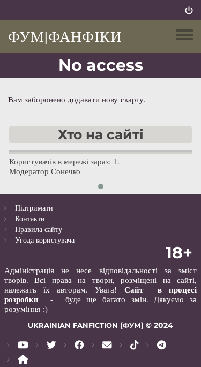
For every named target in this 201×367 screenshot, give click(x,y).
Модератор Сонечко (44, 171)
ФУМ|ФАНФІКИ (65, 36)
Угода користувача (45, 240)
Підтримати (34, 208)
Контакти (30, 218)
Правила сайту (38, 229)
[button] (100, 186)
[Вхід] (189, 10)
